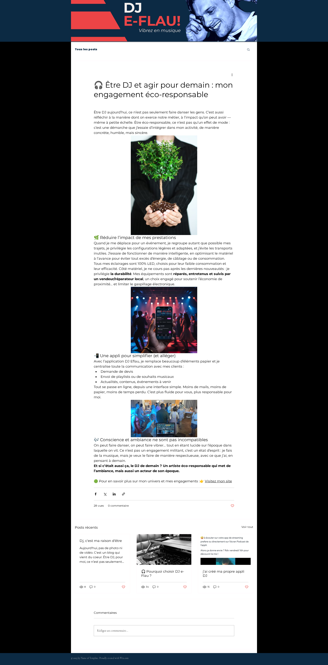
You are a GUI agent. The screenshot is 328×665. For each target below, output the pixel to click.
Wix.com (124, 658)
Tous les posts (86, 49)
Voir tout (247, 527)
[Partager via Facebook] (95, 494)
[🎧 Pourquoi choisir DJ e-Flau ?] (164, 549)
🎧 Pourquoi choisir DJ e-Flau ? (162, 573)
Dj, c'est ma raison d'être (101, 541)
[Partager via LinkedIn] (114, 494)
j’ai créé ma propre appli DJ (223, 573)
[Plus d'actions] (232, 74)
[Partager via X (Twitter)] (105, 494)
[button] (248, 49)
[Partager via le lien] (123, 494)
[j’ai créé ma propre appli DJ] (225, 549)
